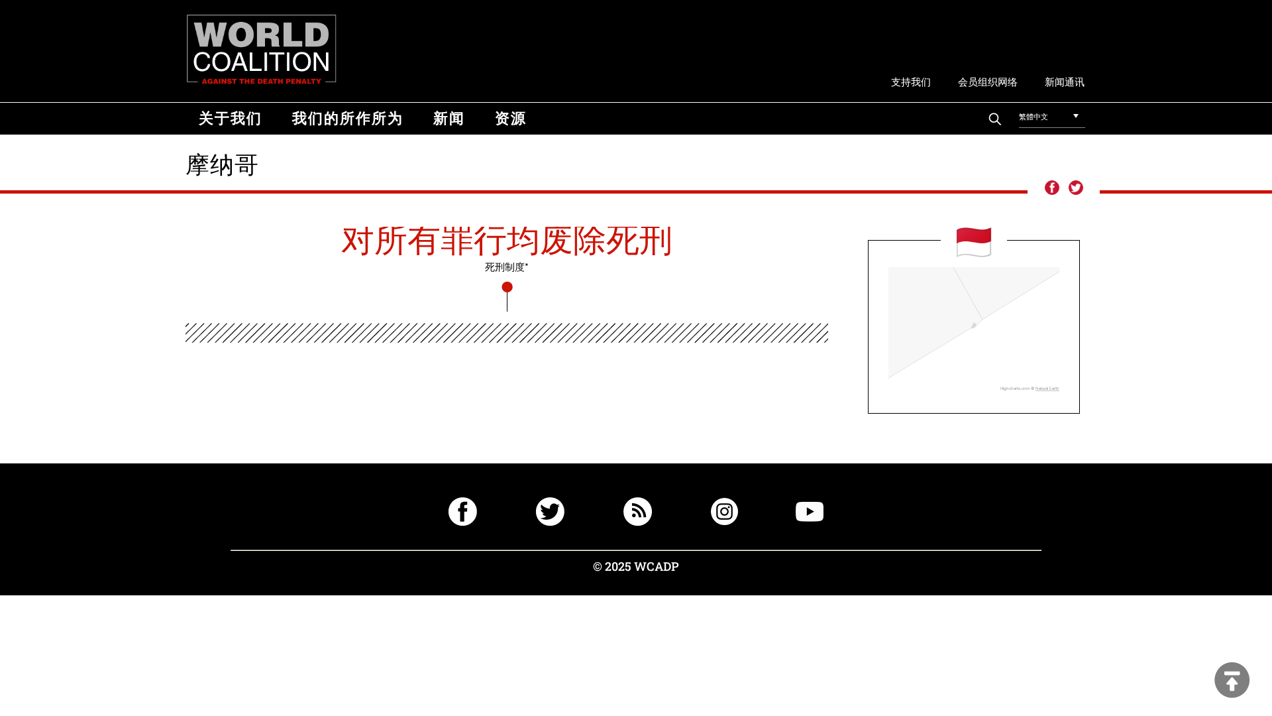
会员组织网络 (988, 81)
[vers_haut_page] (1232, 681)
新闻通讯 (1065, 81)
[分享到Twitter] (1075, 188)
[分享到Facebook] (1051, 188)
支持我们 (911, 81)
